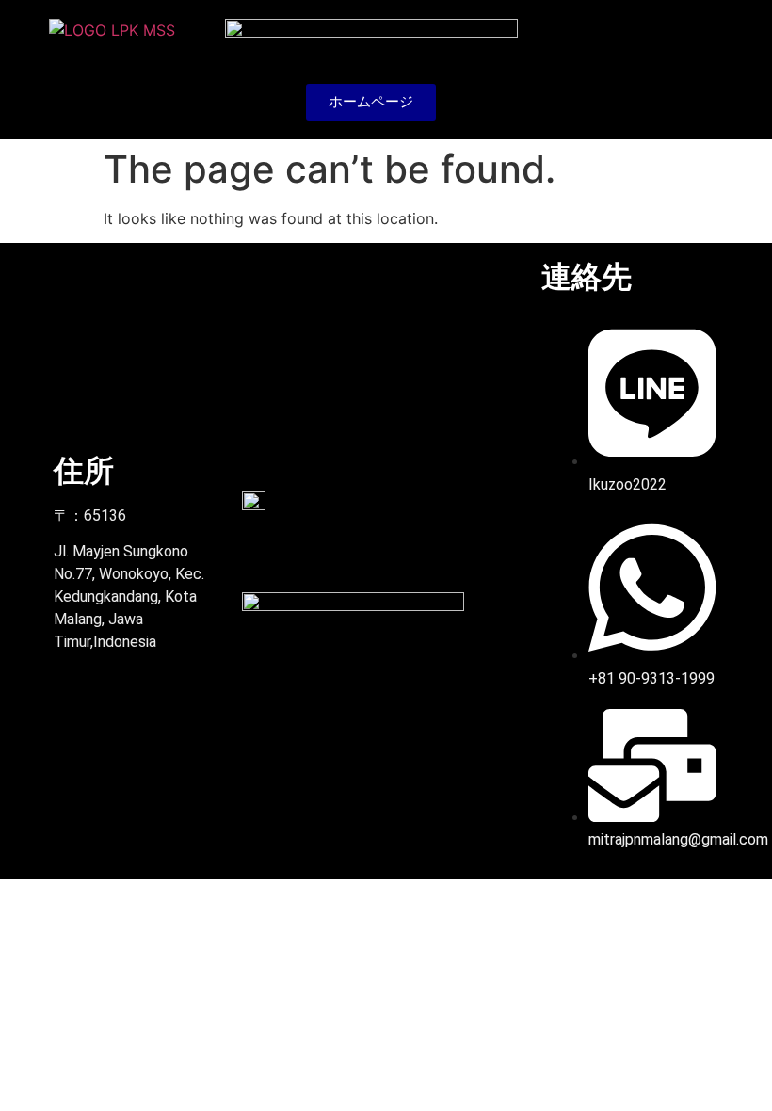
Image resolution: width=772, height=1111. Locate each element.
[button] (701, 69)
